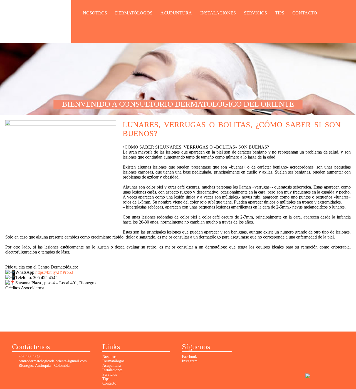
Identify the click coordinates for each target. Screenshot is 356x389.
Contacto (304, 13)
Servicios (255, 13)
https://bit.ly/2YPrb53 (54, 272)
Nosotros (95, 13)
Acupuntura (176, 13)
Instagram (189, 361)
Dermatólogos (133, 13)
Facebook (189, 357)
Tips (279, 13)
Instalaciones (218, 13)
